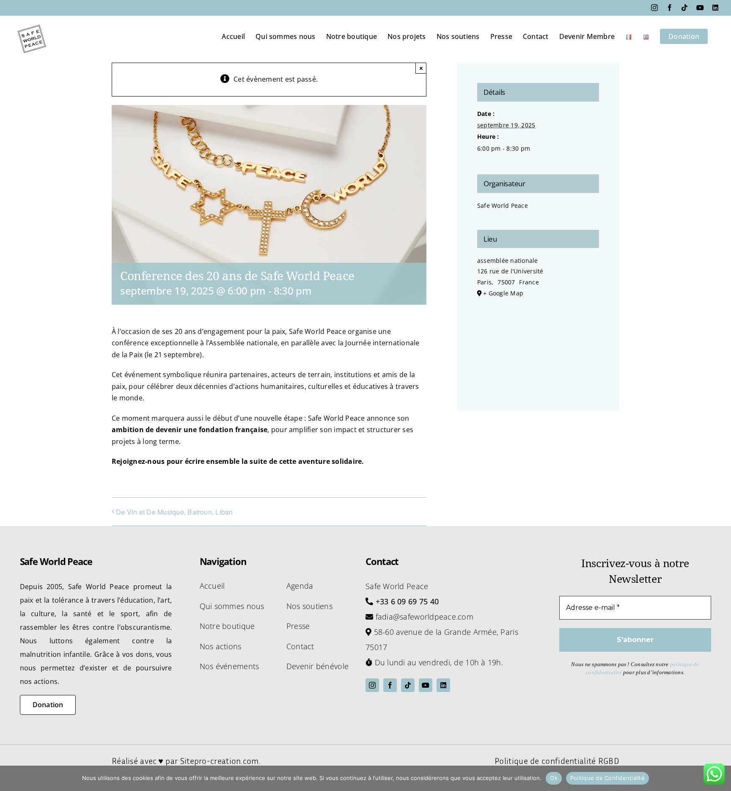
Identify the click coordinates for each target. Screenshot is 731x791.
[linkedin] (443, 685)
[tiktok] (408, 685)
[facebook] (390, 685)
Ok (554, 777)
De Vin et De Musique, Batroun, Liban (174, 512)
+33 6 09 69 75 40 (407, 601)
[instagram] (372, 685)
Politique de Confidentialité (607, 777)
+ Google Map (503, 293)
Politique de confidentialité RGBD (557, 760)
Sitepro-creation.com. (220, 760)
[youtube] (425, 685)
